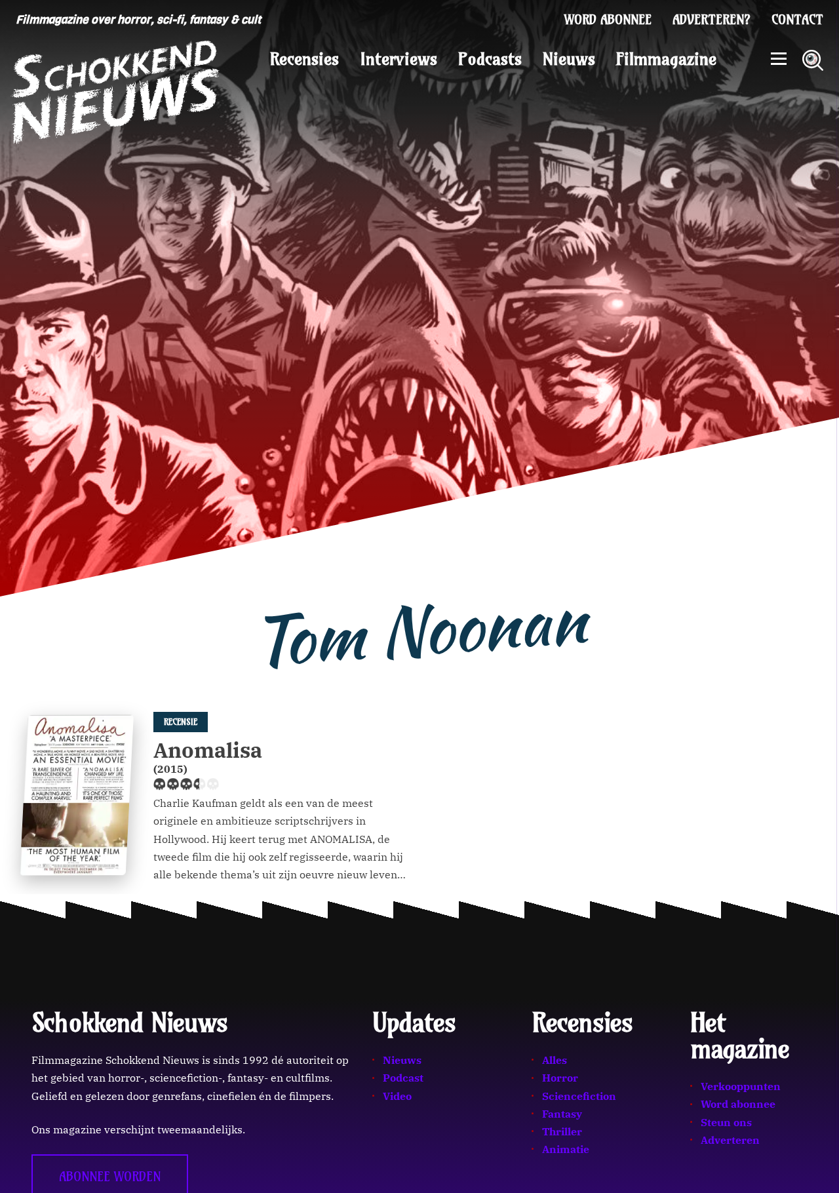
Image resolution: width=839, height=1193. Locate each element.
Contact (797, 20)
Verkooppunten (741, 1086)
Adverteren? (712, 20)
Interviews (398, 59)
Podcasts (490, 59)
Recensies (304, 59)
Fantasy (562, 1113)
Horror (560, 1077)
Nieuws (569, 59)
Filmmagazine (666, 59)
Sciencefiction (579, 1096)
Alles (554, 1059)
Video (397, 1096)
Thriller (562, 1131)
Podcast (403, 1077)
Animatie (565, 1149)
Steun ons (726, 1122)
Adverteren (730, 1139)
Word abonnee (608, 20)
